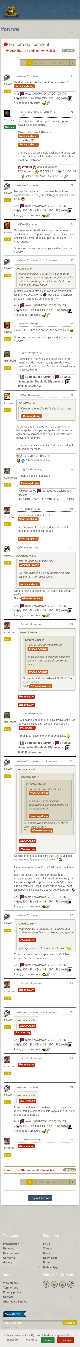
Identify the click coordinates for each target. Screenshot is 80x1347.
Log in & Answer (40, 1198)
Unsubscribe (10, 1327)
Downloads (50, 1258)
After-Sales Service (15, 1301)
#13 (71, 713)
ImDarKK (23, 403)
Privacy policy (12, 1292)
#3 (72, 184)
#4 (72, 223)
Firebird (9, 120)
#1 (72, 75)
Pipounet (9, 403)
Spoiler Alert (24, 86)
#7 (72, 352)
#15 (71, 915)
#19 (71, 1086)
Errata (47, 1262)
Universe (8, 1248)
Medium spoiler (32, 598)
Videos (47, 1248)
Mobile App (50, 1267)
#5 (72, 260)
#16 (71, 982)
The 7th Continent (28, 50)
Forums (10, 50)
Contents (9, 1258)
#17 (71, 1011)
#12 (71, 623)
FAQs (46, 1244)
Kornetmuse (10, 477)
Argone (8, 232)
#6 (72, 323)
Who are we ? (11, 1283)
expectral (10, 517)
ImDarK (8, 84)
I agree (48, 1340)
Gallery (7, 1262)
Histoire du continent (28, 44)
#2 (72, 111)
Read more (31, 1340)
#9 (72, 469)
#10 (71, 508)
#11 (71, 547)
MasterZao (10, 361)
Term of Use (10, 1287)
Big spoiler (26, 697)
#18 (71, 1057)
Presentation (11, 1244)
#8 (72, 394)
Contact (8, 1297)
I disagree (65, 1340)
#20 (71, 1139)
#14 (71, 760)
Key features (11, 1253)
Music (47, 1253)
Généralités (48, 50)
